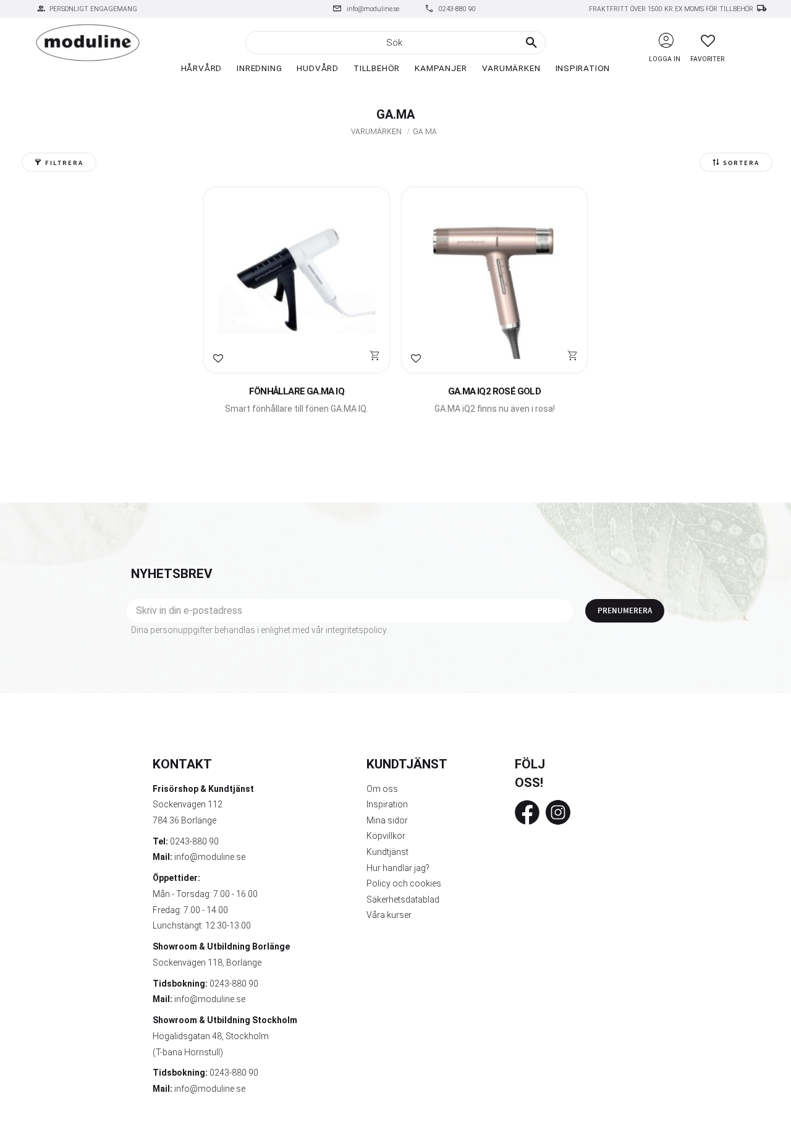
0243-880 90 (457, 9)
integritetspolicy (356, 630)
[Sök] (531, 42)
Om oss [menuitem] (382, 789)
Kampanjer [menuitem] (441, 68)
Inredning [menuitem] (259, 68)
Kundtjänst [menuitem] (387, 852)
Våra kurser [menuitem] (389, 915)
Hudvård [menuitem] (318, 68)
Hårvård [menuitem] (201, 68)
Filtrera (64, 163)
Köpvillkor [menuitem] (385, 836)
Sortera (741, 163)
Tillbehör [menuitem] (376, 68)
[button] (708, 40)
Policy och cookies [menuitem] (403, 883)
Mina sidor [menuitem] (387, 820)
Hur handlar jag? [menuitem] (397, 868)
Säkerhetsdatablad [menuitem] (402, 899)
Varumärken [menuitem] (511, 68)
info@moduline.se (373, 9)
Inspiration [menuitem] (583, 68)
